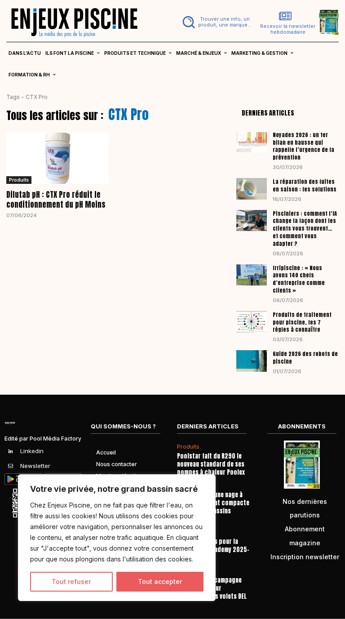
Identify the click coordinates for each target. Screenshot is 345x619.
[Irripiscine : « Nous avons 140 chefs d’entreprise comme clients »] (251, 275)
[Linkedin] (10, 451)
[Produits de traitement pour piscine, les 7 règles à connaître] (251, 322)
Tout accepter (160, 581)
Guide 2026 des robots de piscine (305, 357)
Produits (19, 180)
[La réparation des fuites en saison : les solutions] (251, 189)
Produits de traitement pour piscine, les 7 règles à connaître (302, 322)
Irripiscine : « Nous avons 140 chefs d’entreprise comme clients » (299, 279)
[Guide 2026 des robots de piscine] (251, 361)
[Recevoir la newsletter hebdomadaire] (285, 16)
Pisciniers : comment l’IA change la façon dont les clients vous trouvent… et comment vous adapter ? (305, 228)
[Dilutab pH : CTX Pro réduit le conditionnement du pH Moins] (57, 158)
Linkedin (32, 450)
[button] (217, 22)
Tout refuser (71, 581)
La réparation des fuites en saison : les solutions (304, 185)
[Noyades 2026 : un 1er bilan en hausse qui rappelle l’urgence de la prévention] (251, 142)
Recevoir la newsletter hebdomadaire (287, 29)
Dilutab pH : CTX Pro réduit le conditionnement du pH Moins (56, 199)
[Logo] (86, 22)
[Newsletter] (10, 466)
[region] (117, 537)
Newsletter (35, 465)
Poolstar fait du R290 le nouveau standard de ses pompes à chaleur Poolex (211, 464)
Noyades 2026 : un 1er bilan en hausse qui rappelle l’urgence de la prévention (303, 146)
